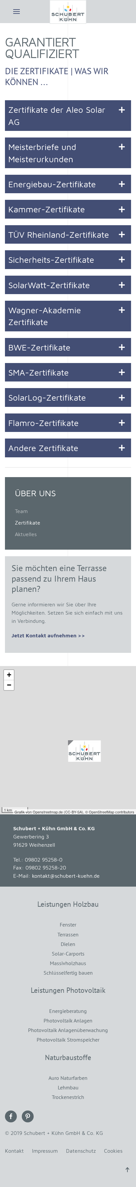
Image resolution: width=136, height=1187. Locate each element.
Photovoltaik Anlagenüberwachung (68, 1030)
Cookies (113, 1151)
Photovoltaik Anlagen (68, 1020)
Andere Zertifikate (43, 448)
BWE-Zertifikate (39, 347)
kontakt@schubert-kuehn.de (66, 876)
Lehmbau (68, 1087)
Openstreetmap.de (48, 811)
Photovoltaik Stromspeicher (68, 1039)
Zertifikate (27, 523)
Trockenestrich (68, 1097)
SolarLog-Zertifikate (47, 397)
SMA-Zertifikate (38, 372)
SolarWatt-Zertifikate (49, 285)
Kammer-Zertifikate (46, 209)
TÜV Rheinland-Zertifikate (58, 234)
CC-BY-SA (73, 811)
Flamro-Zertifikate (43, 423)
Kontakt (14, 1151)
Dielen (68, 944)
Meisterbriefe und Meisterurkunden (42, 153)
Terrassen (68, 934)
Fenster (68, 924)
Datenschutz (81, 1151)
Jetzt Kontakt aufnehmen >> (48, 635)
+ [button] (9, 675)
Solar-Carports (68, 953)
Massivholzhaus (68, 963)
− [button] (9, 685)
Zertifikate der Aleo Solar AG (56, 115)
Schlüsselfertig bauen (68, 972)
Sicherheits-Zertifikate (51, 259)
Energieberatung (68, 1011)
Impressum (45, 1151)
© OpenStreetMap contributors (109, 811)
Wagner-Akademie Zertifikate (44, 316)
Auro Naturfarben (68, 1078)
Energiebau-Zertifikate (52, 184)
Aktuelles (26, 534)
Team (21, 511)
